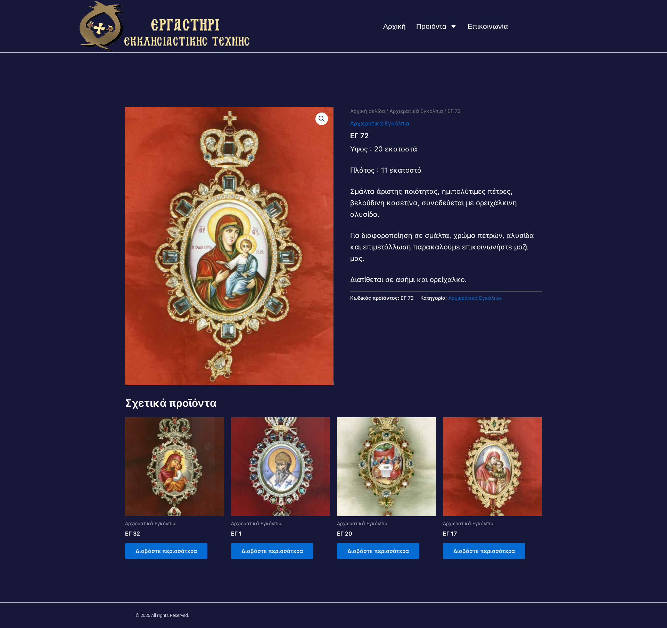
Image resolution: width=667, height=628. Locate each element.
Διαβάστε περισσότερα (166, 550)
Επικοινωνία (488, 26)
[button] (321, 119)
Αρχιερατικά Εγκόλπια (416, 111)
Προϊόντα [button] (431, 26)
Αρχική (394, 26)
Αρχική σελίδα (367, 111)
